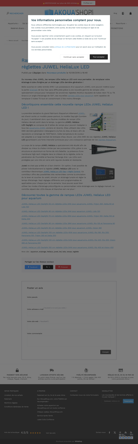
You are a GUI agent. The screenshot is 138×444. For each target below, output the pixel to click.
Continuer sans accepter (74, 57)
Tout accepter (99, 57)
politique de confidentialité (65, 47)
